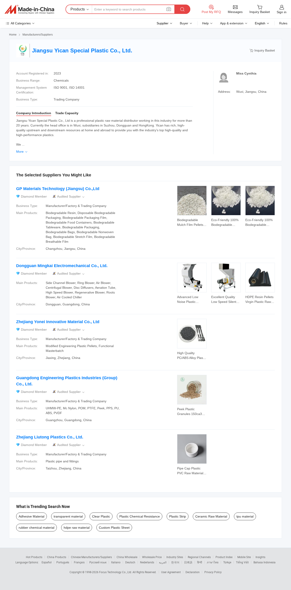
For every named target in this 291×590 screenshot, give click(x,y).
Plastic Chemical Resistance (139, 516)
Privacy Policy (213, 572)
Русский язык (97, 562)
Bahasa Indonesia (264, 562)
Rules (283, 23)
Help (205, 23)
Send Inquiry (192, 222)
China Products (56, 557)
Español (47, 562)
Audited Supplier (71, 196)
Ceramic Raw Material (211, 516)
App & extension (231, 23)
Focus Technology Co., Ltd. (116, 572)
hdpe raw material (77, 527)
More (22, 151)
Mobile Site (244, 557)
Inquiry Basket (262, 50)
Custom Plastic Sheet (114, 527)
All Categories (21, 23)
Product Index (224, 557)
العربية (162, 562)
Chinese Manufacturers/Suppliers (91, 557)
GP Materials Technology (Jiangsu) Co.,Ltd (57, 188)
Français (79, 562)
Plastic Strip (177, 516)
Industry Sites (174, 557)
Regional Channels (199, 557)
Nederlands (147, 562)
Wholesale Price (152, 557)
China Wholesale (127, 557)
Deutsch (130, 562)
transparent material (68, 516)
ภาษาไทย (212, 562)
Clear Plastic (101, 516)
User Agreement (171, 572)
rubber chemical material (36, 527)
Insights (260, 557)
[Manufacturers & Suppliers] (29, 9)
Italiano (115, 562)
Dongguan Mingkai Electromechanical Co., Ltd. (62, 265)
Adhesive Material (31, 516)
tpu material (244, 516)
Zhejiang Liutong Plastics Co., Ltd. (49, 437)
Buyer (184, 23)
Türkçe (227, 562)
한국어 (175, 562)
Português (62, 562)
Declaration (193, 572)
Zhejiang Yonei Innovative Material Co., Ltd (57, 321)
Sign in (281, 12)
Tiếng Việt (242, 562)
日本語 (188, 562)
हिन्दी (199, 562)
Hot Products (34, 557)
